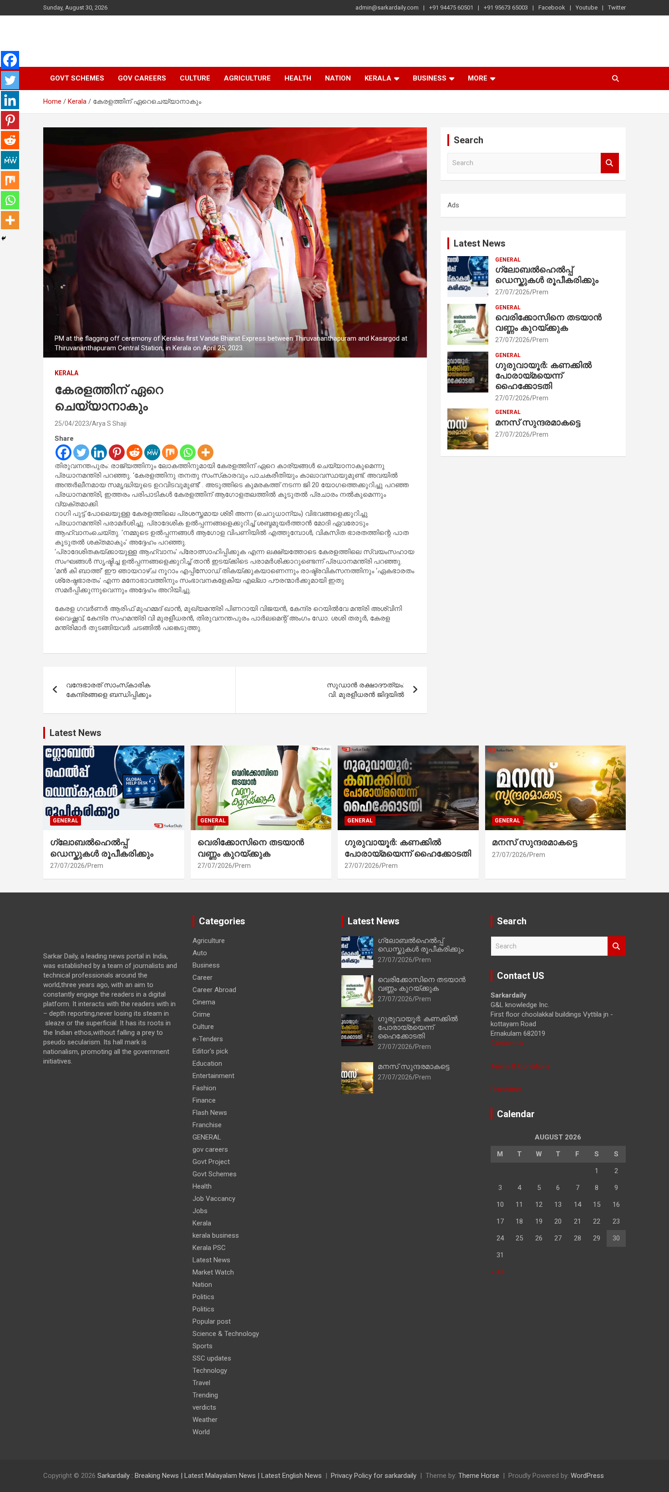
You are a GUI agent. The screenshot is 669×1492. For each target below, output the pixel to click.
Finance (204, 1100)
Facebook (551, 7)
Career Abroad (214, 990)
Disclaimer (506, 1089)
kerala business (216, 1235)
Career (203, 977)
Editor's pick (210, 1051)
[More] (205, 452)
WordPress (587, 1476)
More (477, 78)
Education (207, 1063)
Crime (201, 1014)
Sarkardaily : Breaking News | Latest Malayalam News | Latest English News (209, 1476)
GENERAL (508, 260)
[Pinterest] (117, 452)
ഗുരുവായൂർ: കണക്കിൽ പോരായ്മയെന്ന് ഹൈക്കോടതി (543, 375)
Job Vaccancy (214, 1199)
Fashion (204, 1088)
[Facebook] (63, 452)
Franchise (207, 1125)
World (201, 1432)
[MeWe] (152, 452)
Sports (203, 1346)
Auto (200, 953)
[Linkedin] (99, 452)
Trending (205, 1395)
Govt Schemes (77, 78)
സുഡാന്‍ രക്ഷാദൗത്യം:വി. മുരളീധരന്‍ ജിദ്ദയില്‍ (365, 690)
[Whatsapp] (188, 452)
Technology (210, 1370)
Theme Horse (478, 1476)
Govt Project (211, 1162)
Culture (195, 78)
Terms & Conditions (520, 1066)
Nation (338, 78)
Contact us (507, 1043)
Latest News (480, 243)
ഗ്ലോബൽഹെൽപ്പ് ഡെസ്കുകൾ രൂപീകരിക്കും (546, 274)
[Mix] (170, 452)
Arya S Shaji (109, 423)
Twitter (617, 7)
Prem (540, 292)
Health (297, 78)
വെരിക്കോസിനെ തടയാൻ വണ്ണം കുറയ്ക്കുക (548, 322)
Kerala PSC (209, 1248)
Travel (201, 1383)
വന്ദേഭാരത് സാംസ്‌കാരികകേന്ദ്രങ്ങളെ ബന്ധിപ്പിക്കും (108, 690)
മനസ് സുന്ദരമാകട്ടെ (537, 422)
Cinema (204, 1002)
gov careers (142, 78)
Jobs (200, 1211)
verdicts (204, 1407)
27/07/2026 (512, 292)
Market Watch (213, 1272)
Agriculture (247, 78)
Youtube (587, 7)
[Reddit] (134, 452)
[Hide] (3, 238)
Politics (203, 1297)
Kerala (378, 78)
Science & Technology (226, 1334)
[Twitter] (81, 452)
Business (429, 78)
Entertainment (213, 1076)
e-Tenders (208, 1039)
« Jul (497, 1272)
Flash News (210, 1113)
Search (610, 163)
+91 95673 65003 (506, 7)
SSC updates (212, 1358)
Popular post (212, 1321)
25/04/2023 (72, 423)
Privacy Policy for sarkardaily (373, 1476)
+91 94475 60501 (451, 7)
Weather (205, 1420)
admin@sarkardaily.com (387, 7)
